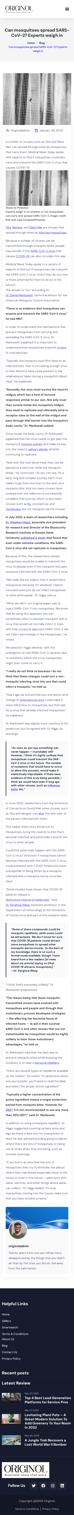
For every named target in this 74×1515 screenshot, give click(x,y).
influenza (54, 785)
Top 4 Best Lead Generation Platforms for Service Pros (48, 1400)
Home (31, 43)
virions (61, 347)
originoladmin (20, 130)
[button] (67, 9)
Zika (8, 227)
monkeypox (13, 509)
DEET (9, 1110)
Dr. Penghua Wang (18, 905)
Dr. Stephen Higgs (18, 522)
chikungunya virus (32, 700)
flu (29, 504)
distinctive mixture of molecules (27, 900)
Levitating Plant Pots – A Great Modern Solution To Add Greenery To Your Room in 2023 (48, 1421)
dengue (17, 227)
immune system (32, 444)
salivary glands (38, 449)
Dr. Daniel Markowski (19, 295)
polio (14, 789)
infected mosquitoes (53, 233)
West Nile (35, 227)
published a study (33, 538)
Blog (42, 43)
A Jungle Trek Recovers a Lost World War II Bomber (46, 1442)
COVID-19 (22, 256)
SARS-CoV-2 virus (43, 251)
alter (41, 813)
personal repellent (47, 1063)
